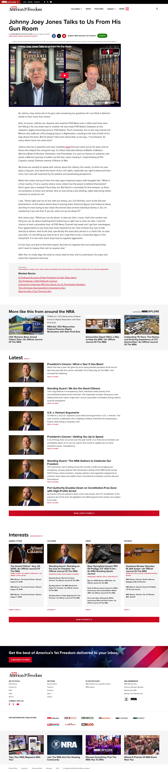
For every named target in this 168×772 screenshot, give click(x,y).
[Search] (157, 9)
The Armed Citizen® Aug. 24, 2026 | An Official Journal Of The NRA (25, 568)
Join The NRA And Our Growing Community (63, 758)
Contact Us (13, 687)
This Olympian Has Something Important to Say (41, 288)
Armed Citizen (15, 541)
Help (10, 693)
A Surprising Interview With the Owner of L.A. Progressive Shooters (51, 284)
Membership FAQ (130, 690)
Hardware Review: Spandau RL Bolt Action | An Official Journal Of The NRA (140, 568)
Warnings (49, 768)
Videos (110, 9)
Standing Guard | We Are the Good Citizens (73, 388)
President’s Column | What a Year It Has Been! (75, 364)
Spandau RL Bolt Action (134, 573)
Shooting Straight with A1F (83, 269)
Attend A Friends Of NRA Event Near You (140, 758)
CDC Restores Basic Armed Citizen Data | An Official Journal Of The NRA (25, 339)
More (26, 359)
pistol (105, 577)
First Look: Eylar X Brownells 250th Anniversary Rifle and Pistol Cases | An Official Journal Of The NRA (101, 600)
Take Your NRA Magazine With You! (24, 758)
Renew (30, 2)
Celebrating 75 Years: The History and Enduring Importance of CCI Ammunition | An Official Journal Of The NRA (141, 340)
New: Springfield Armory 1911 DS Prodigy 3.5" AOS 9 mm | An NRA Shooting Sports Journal (102, 569)
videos (46, 269)
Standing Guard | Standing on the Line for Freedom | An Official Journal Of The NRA (64, 568)
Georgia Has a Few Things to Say (35, 291)
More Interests (35, 536)
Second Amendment (101, 269)
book (67, 147)
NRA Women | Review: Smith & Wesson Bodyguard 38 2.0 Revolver (140, 580)
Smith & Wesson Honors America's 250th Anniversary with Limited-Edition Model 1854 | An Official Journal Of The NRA (102, 590)
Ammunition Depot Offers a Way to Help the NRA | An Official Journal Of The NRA (102, 339)
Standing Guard (55, 574)
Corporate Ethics (37, 768)
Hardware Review (150, 573)
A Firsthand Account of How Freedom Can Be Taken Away (47, 277)
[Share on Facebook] (53, 34)
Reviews (128, 541)
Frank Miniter (23, 269)
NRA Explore (90, 687)
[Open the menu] (127, 8)
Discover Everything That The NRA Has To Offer (101, 758)
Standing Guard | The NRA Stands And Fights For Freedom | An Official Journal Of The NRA (63, 588)
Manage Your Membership (133, 693)
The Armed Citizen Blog (30, 573)
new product (113, 577)
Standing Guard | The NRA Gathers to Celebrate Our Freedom (79, 462)
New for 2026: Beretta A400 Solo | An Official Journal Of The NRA (101, 581)
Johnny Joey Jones (36, 269)
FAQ (10, 690)
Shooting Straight (31, 36)
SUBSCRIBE (20, 659)
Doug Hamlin (66, 574)
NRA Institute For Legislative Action (98, 684)
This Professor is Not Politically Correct (37, 281)
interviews (54, 269)
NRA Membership (130, 684)
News (88, 9)
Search (11, 697)
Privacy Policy (13, 768)
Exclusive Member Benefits (133, 687)
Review (128, 575)
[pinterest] (64, 34)
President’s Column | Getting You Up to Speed (75, 437)
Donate (37, 2)
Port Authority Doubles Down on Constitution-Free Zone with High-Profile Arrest (82, 489)
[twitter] (59, 34)
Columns (75, 9)
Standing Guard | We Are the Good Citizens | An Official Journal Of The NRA (64, 579)
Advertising (13, 684)
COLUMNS (75, 574)
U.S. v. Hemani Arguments (63, 412)
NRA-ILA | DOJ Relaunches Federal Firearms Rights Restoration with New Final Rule (63, 329)
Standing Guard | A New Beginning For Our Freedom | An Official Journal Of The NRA (64, 596)
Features (99, 9)
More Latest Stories (93, 513)
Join (24, 2)
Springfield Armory (94, 577)
